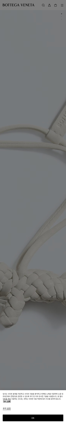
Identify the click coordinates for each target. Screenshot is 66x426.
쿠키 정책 (7, 401)
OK (32, 417)
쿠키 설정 (7, 408)
